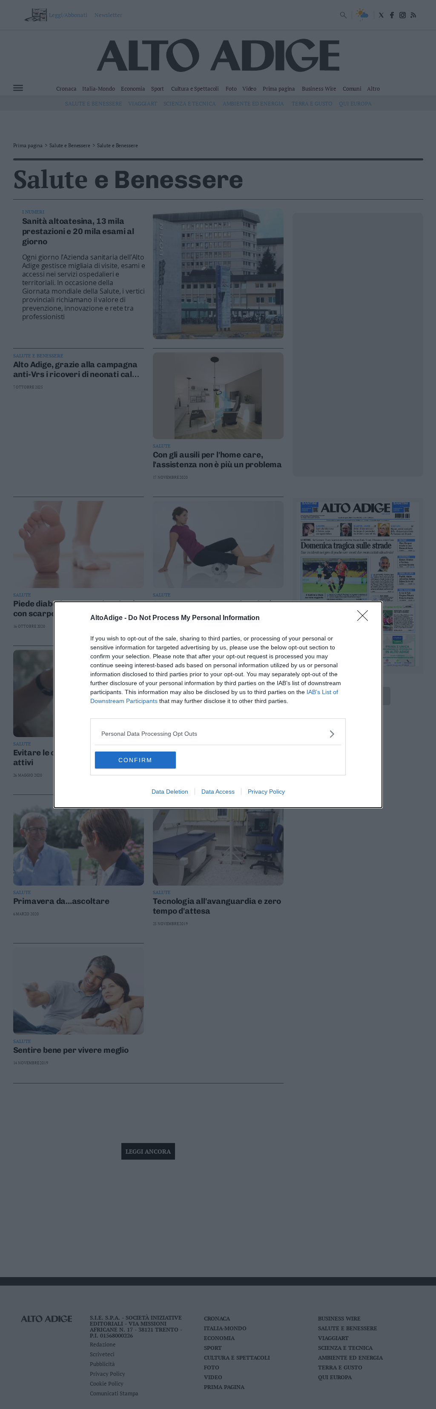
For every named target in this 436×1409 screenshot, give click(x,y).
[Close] (365, 618)
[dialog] (218, 705)
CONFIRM (135, 760)
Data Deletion (170, 791)
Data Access (218, 791)
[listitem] (218, 733)
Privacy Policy (266, 791)
